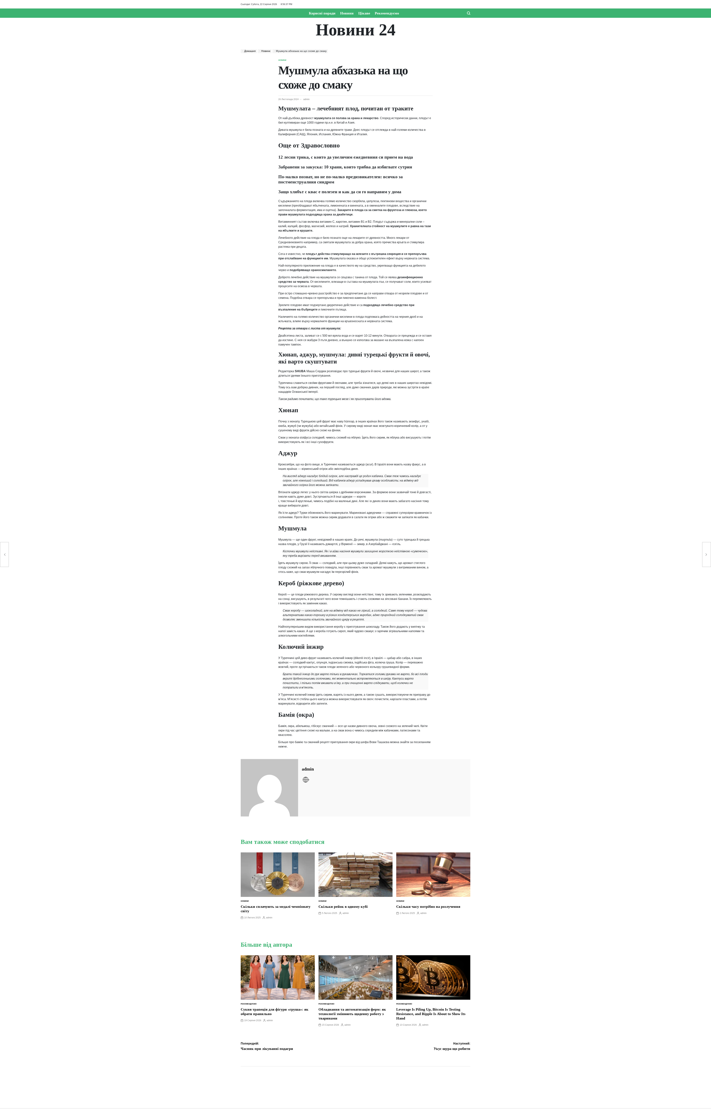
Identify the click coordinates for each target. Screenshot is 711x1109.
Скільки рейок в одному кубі (343, 906)
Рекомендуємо (387, 13)
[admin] (269, 787)
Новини (347, 13)
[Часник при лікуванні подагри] (4, 554)
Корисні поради (322, 13)
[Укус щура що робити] (706, 554)
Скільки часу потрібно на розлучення (428, 906)
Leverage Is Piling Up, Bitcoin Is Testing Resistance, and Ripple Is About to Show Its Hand (430, 1013)
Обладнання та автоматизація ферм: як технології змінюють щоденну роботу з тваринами (352, 1013)
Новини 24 (355, 29)
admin (306, 99)
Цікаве (364, 13)
